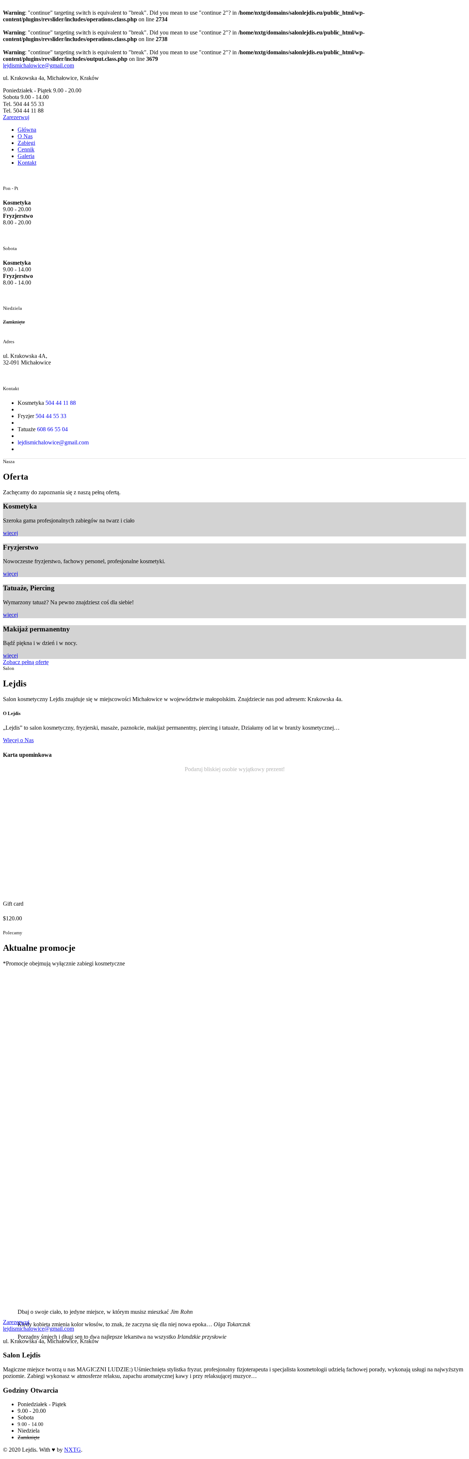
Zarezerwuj (16, 1322)
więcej (10, 533)
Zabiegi (26, 143)
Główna (27, 130)
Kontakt (27, 163)
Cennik (26, 149)
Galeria (26, 156)
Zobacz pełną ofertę (26, 662)
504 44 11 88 (60, 403)
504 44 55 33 (51, 416)
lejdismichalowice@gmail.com (38, 65)
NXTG (72, 1450)
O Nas (25, 136)
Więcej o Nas (18, 740)
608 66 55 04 (52, 429)
